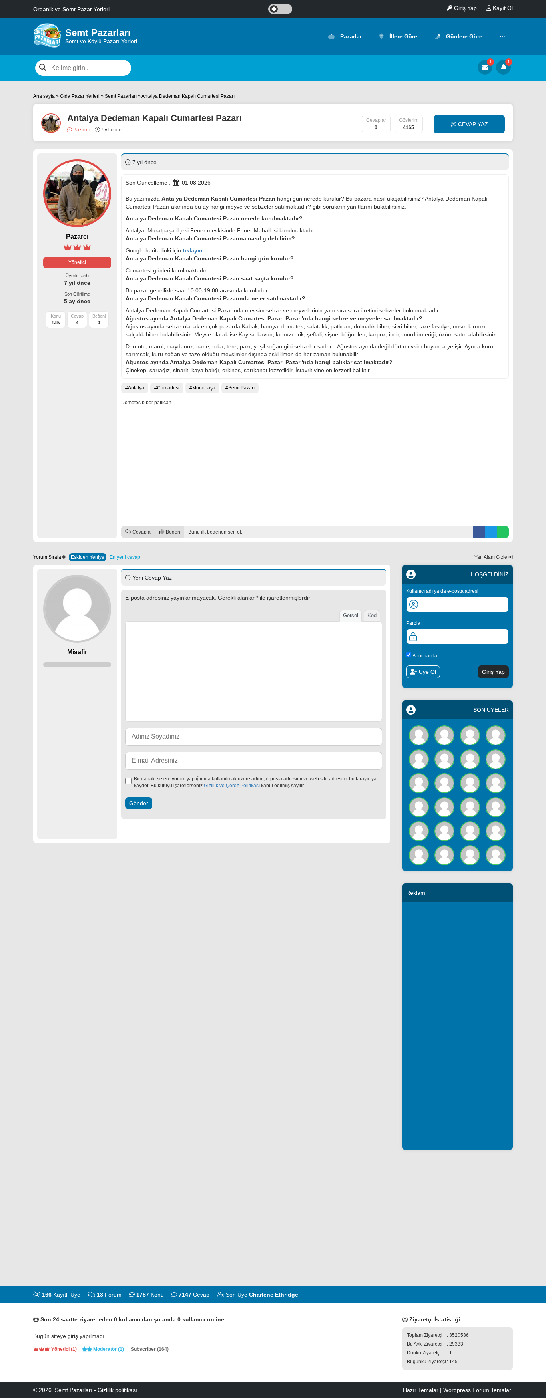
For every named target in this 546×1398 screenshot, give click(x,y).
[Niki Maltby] (419, 782)
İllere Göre (402, 36)
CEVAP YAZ (472, 124)
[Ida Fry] (419, 806)
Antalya (136, 388)
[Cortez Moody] (470, 854)
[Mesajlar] (485, 67)
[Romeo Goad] (470, 806)
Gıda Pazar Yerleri (80, 96)
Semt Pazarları (121, 96)
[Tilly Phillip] (419, 830)
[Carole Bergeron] (419, 758)
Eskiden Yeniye (87, 557)
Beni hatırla (424, 655)
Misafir (77, 652)
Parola (413, 623)
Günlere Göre (463, 36)
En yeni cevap (125, 557)
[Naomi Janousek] (470, 830)
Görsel (350, 615)
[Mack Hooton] (444, 758)
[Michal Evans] (419, 854)
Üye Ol (426, 672)
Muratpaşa (203, 388)
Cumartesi (168, 388)
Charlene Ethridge (273, 1294)
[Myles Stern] (470, 782)
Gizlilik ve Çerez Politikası (232, 785)
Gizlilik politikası (117, 1390)
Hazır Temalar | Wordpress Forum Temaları (458, 1390)
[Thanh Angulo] (495, 782)
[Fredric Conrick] (470, 758)
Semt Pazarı (241, 388)
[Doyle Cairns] (470, 734)
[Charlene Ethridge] (419, 734)
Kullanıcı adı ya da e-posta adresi (442, 591)
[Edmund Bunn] (444, 830)
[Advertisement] (315, 466)
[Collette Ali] (444, 806)
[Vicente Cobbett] (495, 758)
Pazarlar (350, 36)
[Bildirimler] (503, 67)
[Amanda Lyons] (495, 830)
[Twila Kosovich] (444, 734)
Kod (372, 615)
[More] (502, 36)
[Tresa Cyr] (444, 782)
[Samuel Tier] (444, 854)
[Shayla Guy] (495, 734)
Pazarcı (81, 130)
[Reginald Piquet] (495, 854)
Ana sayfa (44, 96)
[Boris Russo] (495, 806)
